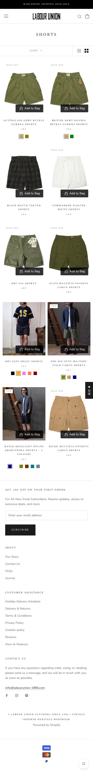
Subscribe (20, 530)
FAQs (9, 571)
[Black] (12, 373)
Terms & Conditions (18, 616)
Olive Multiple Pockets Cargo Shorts (68, 286)
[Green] (72, 136)
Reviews (10, 637)
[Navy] (74, 377)
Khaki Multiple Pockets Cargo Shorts (69, 449)
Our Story (12, 557)
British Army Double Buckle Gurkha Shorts (69, 123)
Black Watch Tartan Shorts (24, 208)
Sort (35, 51)
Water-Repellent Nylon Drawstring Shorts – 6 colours (24, 450)
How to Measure (16, 644)
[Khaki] (21, 136)
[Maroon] (35, 373)
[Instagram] (16, 695)
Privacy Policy (14, 623)
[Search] (80, 16)
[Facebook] (6, 695)
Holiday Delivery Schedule (22, 601)
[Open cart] (87, 16)
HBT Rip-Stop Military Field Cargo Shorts (69, 363)
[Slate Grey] (38, 466)
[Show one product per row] (79, 51)
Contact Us (12, 564)
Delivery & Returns (17, 609)
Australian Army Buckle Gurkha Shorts (23, 123)
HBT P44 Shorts (24, 284)
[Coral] (29, 373)
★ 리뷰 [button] (89, 390)
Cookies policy (14, 630)
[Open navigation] (6, 16)
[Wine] (15, 466)
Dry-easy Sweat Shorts (24, 362)
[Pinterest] (26, 695)
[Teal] (32, 466)
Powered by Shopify (46, 725)
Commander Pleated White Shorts (69, 208)
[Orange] (18, 373)
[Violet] (24, 373)
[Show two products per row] (86, 51)
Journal (10, 578)
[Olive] (27, 136)
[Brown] (27, 466)
